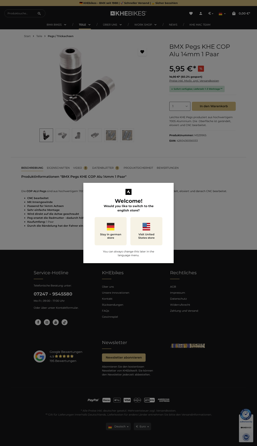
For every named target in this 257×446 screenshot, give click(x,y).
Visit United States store (146, 236)
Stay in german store (110, 236)
